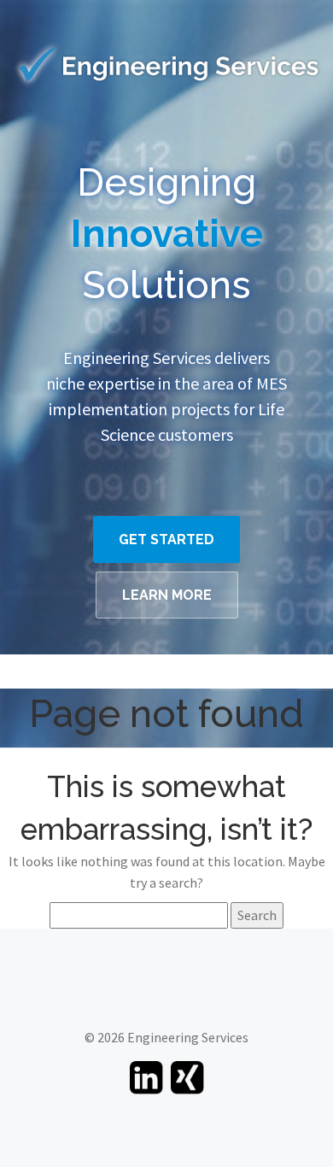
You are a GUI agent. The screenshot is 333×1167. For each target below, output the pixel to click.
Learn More (167, 595)
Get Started (166, 539)
